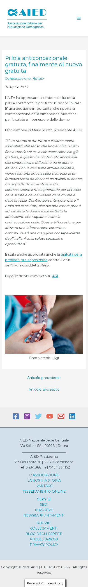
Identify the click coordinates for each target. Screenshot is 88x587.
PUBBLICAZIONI (44, 539)
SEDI (44, 505)
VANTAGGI (45, 486)
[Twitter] (38, 416)
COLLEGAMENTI (44, 528)
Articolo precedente (44, 378)
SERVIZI (44, 499)
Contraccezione (18, 79)
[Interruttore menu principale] (78, 18)
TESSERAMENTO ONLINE (44, 491)
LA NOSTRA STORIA (44, 480)
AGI (55, 276)
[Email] (61, 416)
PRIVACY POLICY (44, 545)
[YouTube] (49, 416)
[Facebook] (16, 416)
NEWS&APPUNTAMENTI (44, 515)
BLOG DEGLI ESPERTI (44, 534)
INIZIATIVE (44, 510)
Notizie (38, 79)
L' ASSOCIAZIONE (44, 475)
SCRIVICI (44, 523)
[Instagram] (27, 416)
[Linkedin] (72, 416)
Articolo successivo (44, 389)
